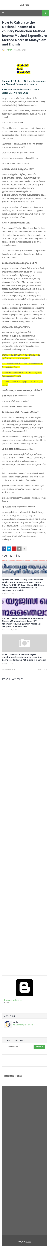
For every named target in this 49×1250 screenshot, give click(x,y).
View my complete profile (23, 1025)
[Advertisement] (24, 763)
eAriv (24, 5)
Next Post (42, 669)
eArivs (28, 1241)
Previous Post (9, 669)
